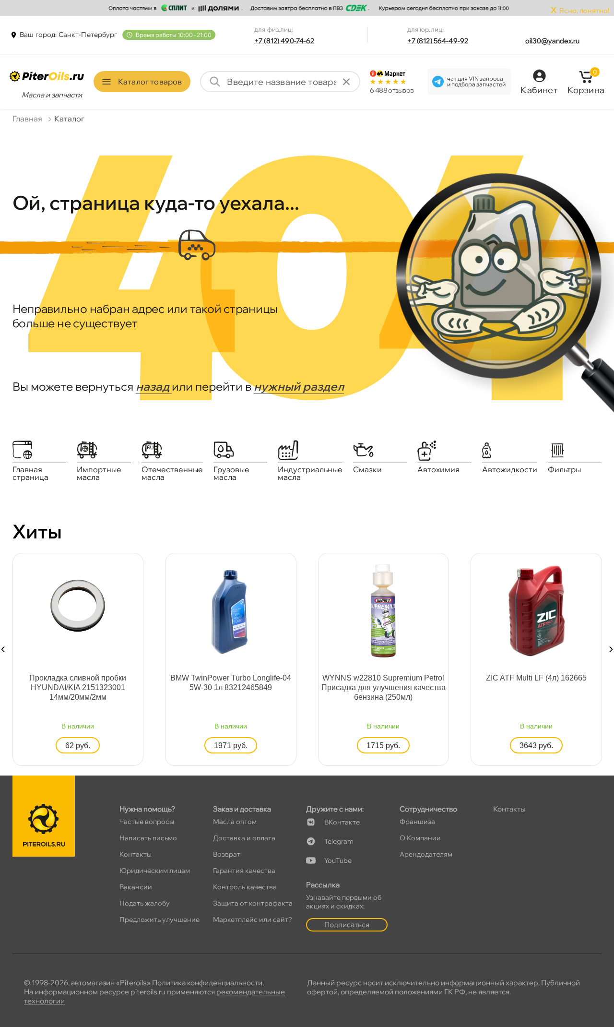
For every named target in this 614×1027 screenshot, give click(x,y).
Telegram (339, 841)
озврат (226, 854)
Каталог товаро (150, 81)
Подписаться (346, 924)
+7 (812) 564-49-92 (438, 41)
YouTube (338, 860)
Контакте (342, 822)
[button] (3, 649)
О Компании (420, 838)
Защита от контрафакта (253, 903)
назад (154, 386)
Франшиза (417, 821)
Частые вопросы (146, 821)
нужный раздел (299, 386)
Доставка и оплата (244, 838)
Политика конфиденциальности (207, 982)
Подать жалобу (144, 903)
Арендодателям (426, 854)
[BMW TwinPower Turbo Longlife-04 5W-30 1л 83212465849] (231, 609)
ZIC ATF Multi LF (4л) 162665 (536, 678)
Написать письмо (148, 838)
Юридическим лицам (154, 870)
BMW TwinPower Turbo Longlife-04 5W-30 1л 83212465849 (230, 683)
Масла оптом (235, 821)
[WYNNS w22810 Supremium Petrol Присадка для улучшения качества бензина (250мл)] (383, 609)
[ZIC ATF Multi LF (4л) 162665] (536, 609)
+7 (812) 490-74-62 (284, 41)
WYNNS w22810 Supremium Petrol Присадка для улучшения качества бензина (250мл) (383, 687)
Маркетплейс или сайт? (252, 919)
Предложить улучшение (159, 919)
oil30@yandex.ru (552, 41)
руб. (77, 745)
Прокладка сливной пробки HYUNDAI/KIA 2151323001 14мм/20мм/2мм (77, 687)
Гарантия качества (244, 870)
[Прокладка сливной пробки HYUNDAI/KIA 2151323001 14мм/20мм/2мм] (78, 604)
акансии (135, 887)
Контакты (135, 854)
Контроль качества (245, 887)
